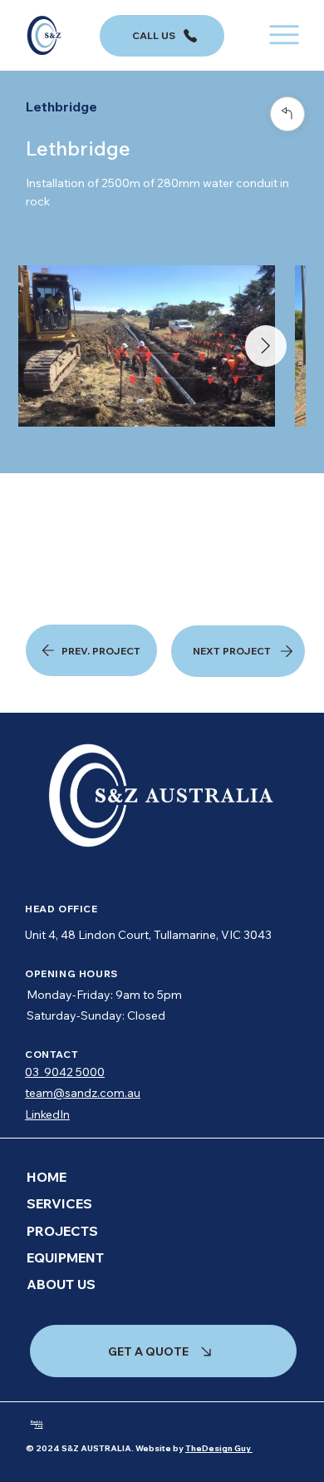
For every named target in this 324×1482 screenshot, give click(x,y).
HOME (46, 1176)
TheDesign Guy (219, 1448)
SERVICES (59, 1203)
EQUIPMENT (65, 1257)
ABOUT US (61, 1284)
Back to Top (37, 1424)
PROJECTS (62, 1231)
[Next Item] (266, 346)
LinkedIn (47, 1114)
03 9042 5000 (65, 1072)
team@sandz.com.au (82, 1092)
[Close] (287, 113)
